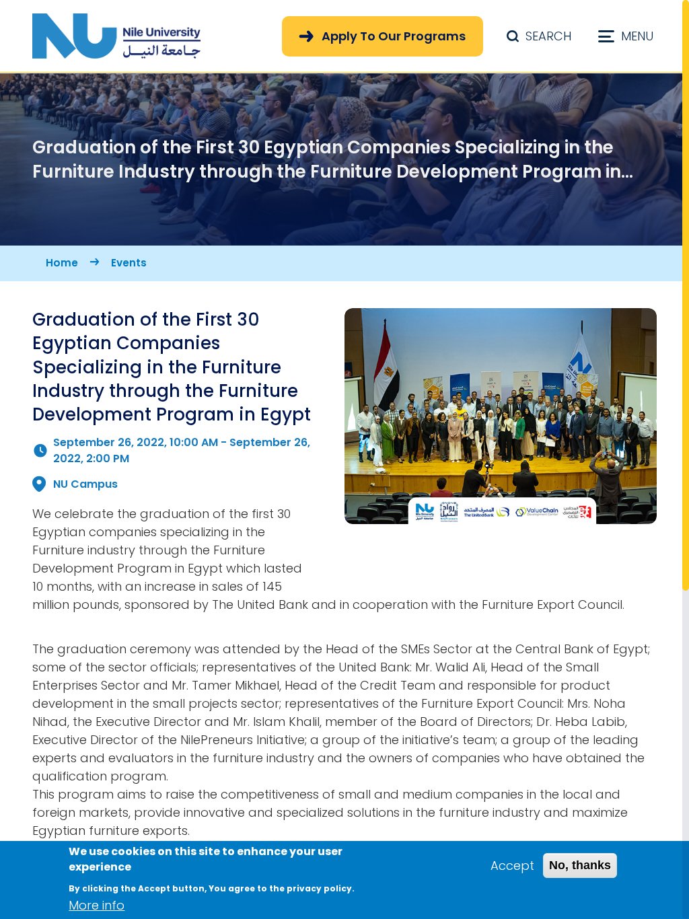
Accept (512, 865)
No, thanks (580, 865)
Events (129, 263)
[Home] (116, 36)
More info (96, 905)
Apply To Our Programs (394, 36)
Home (62, 263)
